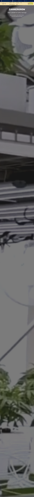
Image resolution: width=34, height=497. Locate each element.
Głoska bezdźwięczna (12, 4)
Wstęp (17, 4)
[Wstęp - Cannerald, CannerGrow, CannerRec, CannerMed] (3, 3)
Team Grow (5, 3)
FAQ (21, 2)
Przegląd (10, 2)
